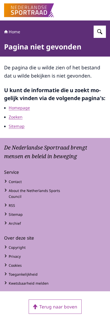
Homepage (19, 108)
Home (14, 32)
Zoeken (16, 117)
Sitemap (17, 126)
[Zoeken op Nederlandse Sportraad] (100, 32)
